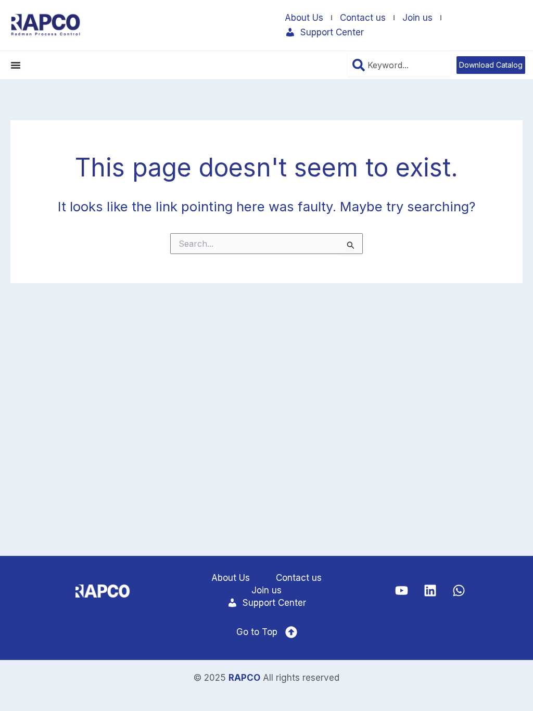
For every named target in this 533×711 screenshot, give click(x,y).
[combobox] (399, 65)
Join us (417, 17)
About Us (304, 17)
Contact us (363, 17)
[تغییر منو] (15, 65)
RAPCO (244, 677)
